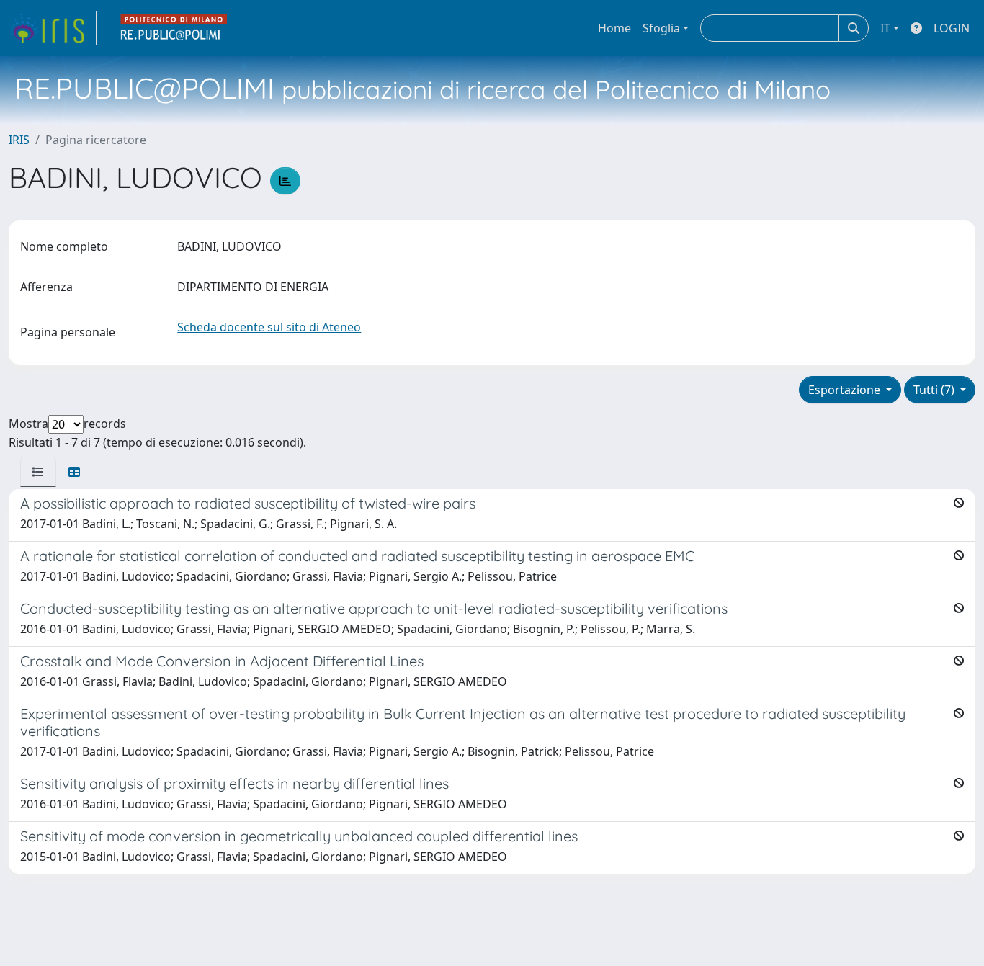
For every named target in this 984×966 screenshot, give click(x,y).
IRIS (19, 140)
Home (614, 28)
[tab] (38, 472)
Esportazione (845, 390)
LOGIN (952, 28)
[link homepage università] (174, 28)
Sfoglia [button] (661, 28)
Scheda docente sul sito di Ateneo (269, 327)
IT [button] (885, 28)
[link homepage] (53, 28)
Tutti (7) (935, 390)
